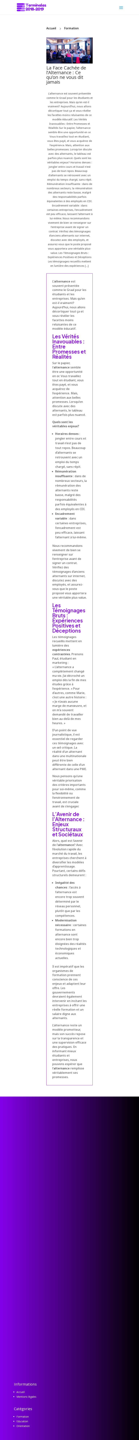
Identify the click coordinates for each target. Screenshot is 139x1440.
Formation (71, 28)
